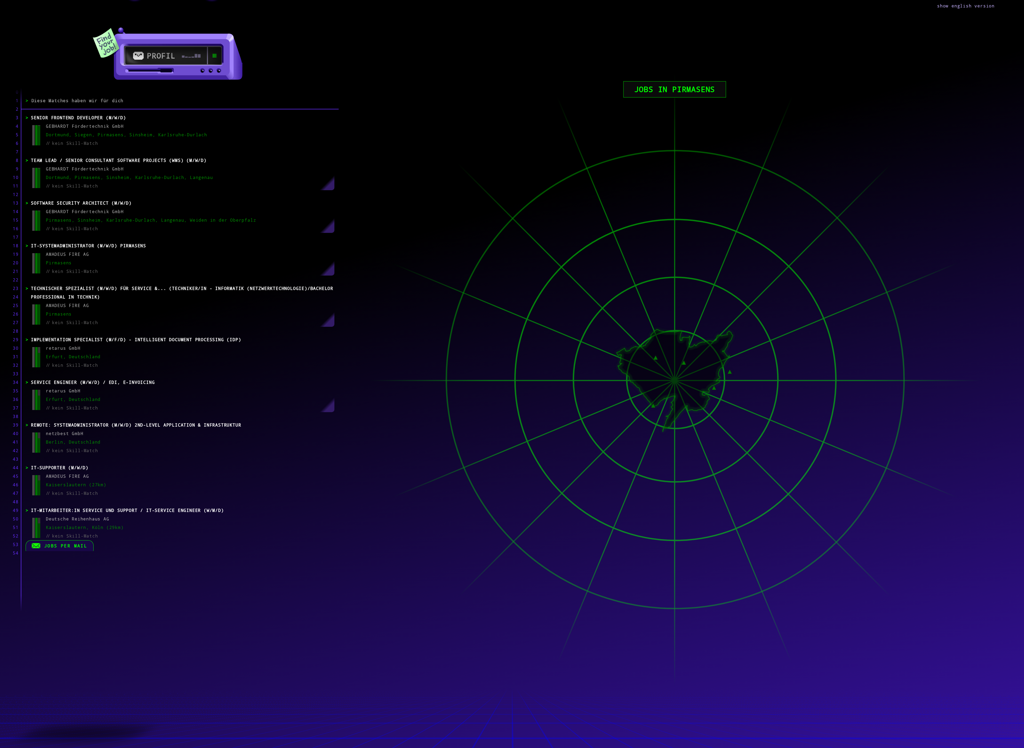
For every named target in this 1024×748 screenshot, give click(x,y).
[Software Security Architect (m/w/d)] (714, 387)
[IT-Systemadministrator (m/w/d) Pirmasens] (656, 357)
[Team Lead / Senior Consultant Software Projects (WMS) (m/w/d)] (653, 405)
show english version (966, 6)
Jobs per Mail (65, 546)
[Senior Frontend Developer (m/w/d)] (684, 362)
